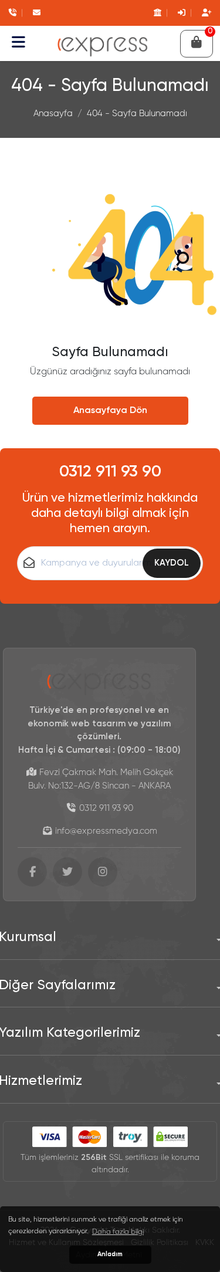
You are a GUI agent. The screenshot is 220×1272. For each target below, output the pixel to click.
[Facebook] (32, 872)
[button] (18, 43)
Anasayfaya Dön (110, 410)
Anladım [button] (110, 1254)
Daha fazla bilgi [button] (118, 1232)
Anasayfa (53, 113)
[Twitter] (67, 872)
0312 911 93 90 (110, 472)
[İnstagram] (102, 872)
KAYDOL (171, 563)
